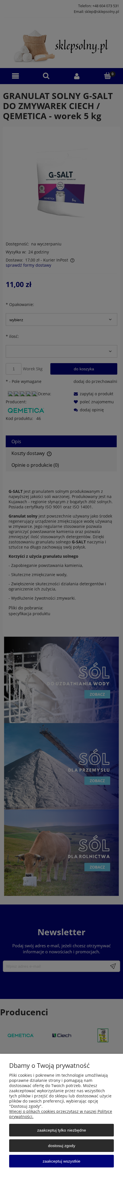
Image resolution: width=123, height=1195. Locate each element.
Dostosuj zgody (61, 1145)
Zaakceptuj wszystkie (61, 1161)
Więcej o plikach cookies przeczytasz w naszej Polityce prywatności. (60, 1114)
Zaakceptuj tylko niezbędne (61, 1130)
